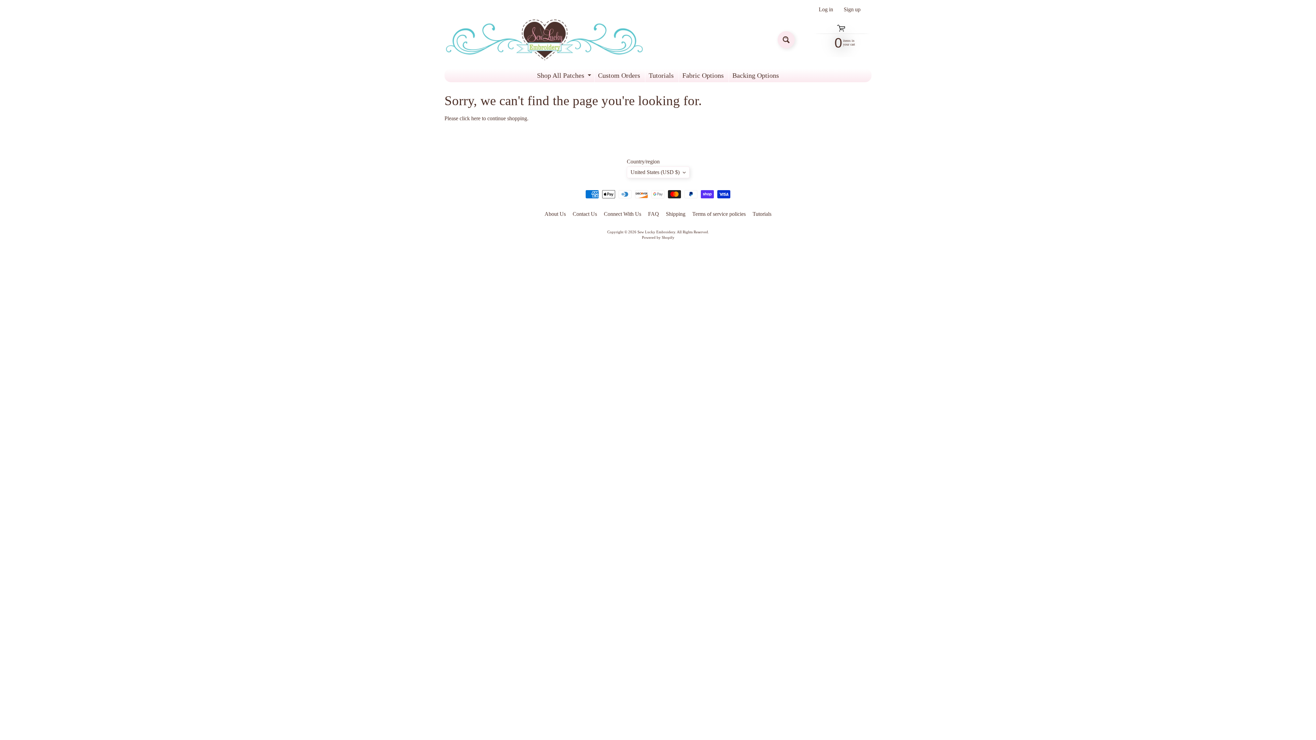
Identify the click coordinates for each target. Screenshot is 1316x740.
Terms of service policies (719, 214)
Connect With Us (622, 214)
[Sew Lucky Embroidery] (544, 40)
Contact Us (585, 214)
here (475, 118)
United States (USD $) (655, 172)
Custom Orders (619, 75)
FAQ (653, 214)
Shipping (675, 214)
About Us (555, 214)
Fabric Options (703, 75)
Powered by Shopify (658, 237)
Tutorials (661, 75)
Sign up (852, 9)
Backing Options (755, 75)
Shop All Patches (565, 77)
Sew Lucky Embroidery (656, 232)
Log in (826, 9)
